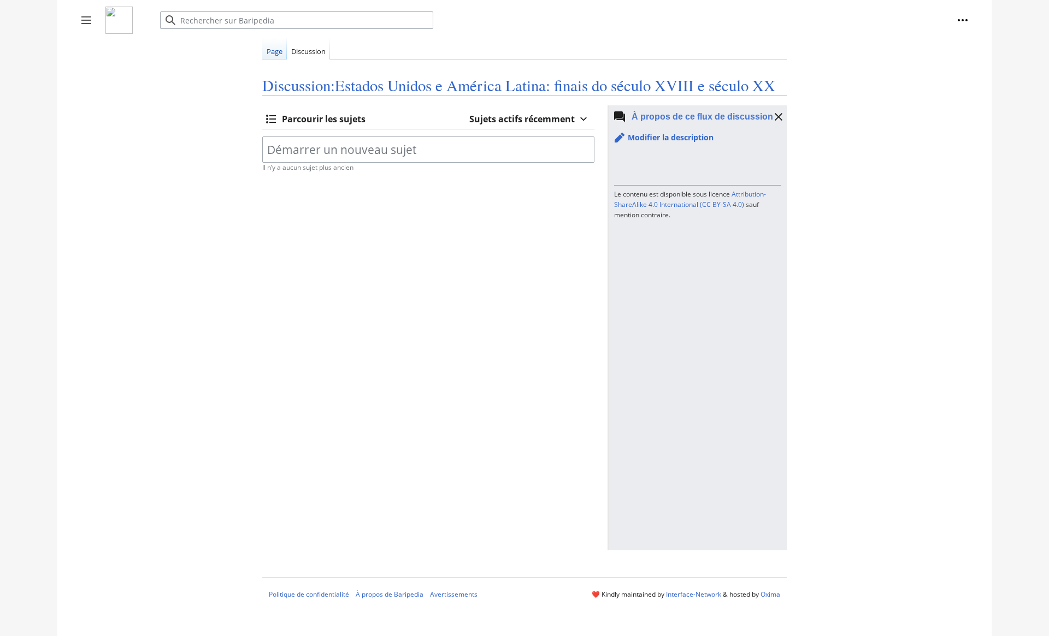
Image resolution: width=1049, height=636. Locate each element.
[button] (962, 20)
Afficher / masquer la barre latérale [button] (90, 26)
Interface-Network (693, 594)
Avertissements (454, 594)
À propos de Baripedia (389, 594)
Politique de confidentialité (309, 594)
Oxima (770, 594)
